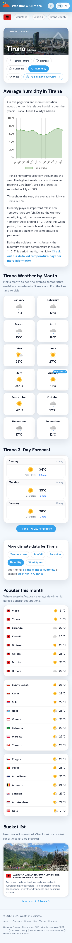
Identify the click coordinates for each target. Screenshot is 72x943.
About (6, 921)
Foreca (16, 927)
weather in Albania (30, 573)
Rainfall (44, 60)
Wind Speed (35, 562)
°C (59, 5)
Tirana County (58, 17)
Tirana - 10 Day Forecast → (36, 528)
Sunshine (18, 68)
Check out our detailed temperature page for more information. (34, 256)
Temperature (21, 60)
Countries (21, 17)
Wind (16, 76)
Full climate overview (43, 76)
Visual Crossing (19, 930)
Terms (42, 921)
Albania (38, 17)
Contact (17, 921)
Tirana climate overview (39, 569)
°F (66, 5)
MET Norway (47, 930)
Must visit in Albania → (36, 901)
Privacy (52, 921)
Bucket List (30, 921)
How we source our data (16, 933)
